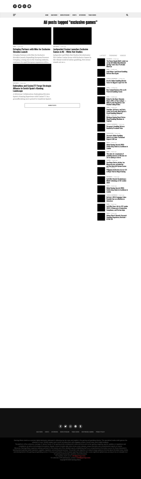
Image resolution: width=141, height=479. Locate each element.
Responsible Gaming (88, 432)
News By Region (64, 432)
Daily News (54, 15)
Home (46, 15)
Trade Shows (92, 15)
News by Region (64, 15)
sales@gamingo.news (78, 456)
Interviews (82, 15)
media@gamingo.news (83, 458)
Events (74, 15)
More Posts (52, 105)
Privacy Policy (100, 432)
